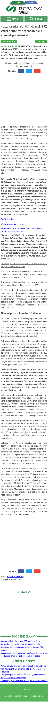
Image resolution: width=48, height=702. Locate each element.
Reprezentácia (9, 41)
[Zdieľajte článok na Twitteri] (29, 71)
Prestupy (41, 41)
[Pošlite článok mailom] (37, 71)
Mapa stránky (37, 696)
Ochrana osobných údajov (16, 696)
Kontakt (27, 689)
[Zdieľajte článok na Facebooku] (21, 71)
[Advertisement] (24, 100)
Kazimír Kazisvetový (15, 576)
